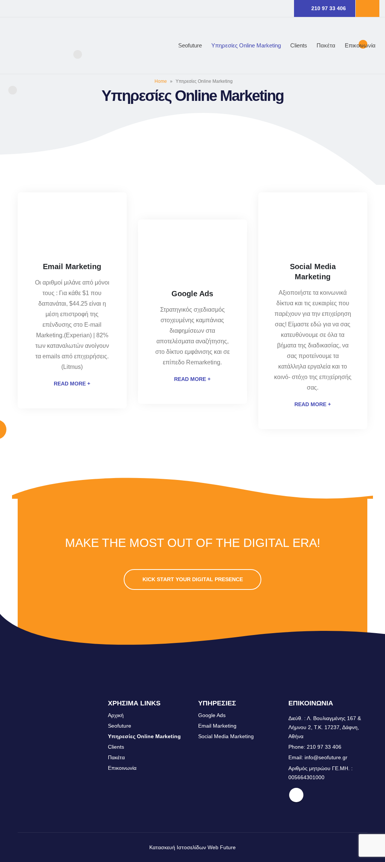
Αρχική (116, 715)
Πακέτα (326, 45)
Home (161, 81)
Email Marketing (217, 726)
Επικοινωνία (360, 45)
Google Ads (212, 715)
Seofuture (190, 45)
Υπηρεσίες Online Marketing (246, 45)
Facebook (296, 795)
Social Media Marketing (226, 736)
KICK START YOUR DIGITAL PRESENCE (192, 579)
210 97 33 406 (328, 8)
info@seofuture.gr (326, 757)
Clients (298, 45)
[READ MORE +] (72, 231)
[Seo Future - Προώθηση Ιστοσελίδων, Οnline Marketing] (43, 45)
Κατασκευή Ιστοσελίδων (177, 847)
